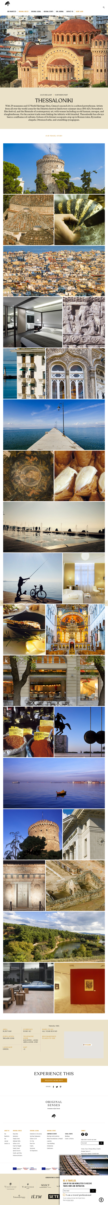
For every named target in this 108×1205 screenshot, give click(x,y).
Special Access (17, 1151)
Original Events (48, 12)
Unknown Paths (16, 1141)
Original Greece (23, 12)
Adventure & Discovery (36, 1134)
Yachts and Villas (17, 1153)
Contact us (69, 12)
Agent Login (79, 12)
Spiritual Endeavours (35, 1136)
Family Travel (16, 1148)
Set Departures (34, 1151)
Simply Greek (16, 1139)
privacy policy (70, 1200)
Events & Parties (69, 1139)
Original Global (36, 12)
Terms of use (84, 1149)
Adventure (15, 1136)
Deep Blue (15, 1134)
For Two (32, 1141)
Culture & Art (16, 1143)
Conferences (50, 1148)
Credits (99, 1149)
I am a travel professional (78, 1195)
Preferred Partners (17, 1155)
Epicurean (32, 1148)
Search (104, 7)
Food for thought (17, 1146)
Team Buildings (51, 1143)
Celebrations (50, 1146)
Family (31, 1146)
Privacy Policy (92, 1149)
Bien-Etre (32, 1143)
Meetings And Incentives (53, 1136)
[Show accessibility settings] (101, 1200)
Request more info (54, 1080)
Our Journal (60, 12)
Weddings (67, 1136)
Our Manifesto (11, 12)
